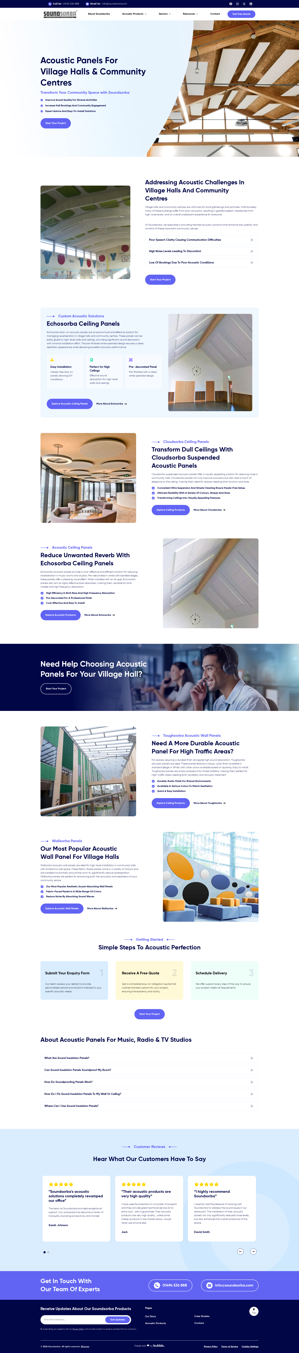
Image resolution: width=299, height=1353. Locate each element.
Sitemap (85, 1347)
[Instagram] (237, 3)
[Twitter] (244, 3)
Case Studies (201, 1316)
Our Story (150, 1316)
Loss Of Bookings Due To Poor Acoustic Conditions (181, 262)
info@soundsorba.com (108, 4)
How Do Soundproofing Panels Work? (68, 1082)
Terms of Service (229, 1347)
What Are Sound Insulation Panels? (66, 1058)
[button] (241, 14)
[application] (144, 14)
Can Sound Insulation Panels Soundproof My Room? (77, 1070)
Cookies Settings (250, 1347)
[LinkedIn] (250, 3)
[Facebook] (230, 3)
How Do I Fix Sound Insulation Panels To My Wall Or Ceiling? (82, 1094)
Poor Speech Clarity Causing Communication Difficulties (185, 240)
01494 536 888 (66, 4)
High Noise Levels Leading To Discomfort (175, 251)
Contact (199, 1323)
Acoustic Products (155, 1323)
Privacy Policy (78, 1329)
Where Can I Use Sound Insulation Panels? (71, 1106)
